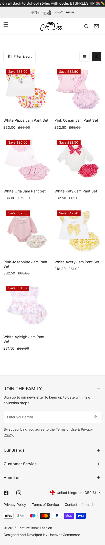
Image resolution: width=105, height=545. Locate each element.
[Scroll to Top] (96, 519)
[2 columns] (97, 57)
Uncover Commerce (64, 535)
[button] (97, 26)
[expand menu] (6, 24)
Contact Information (80, 504)
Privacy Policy (15, 504)
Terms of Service (45, 504)
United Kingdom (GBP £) (76, 492)
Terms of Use (66, 429)
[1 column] (84, 57)
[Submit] (95, 416)
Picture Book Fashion (35, 528)
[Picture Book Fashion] (51, 26)
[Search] (86, 26)
